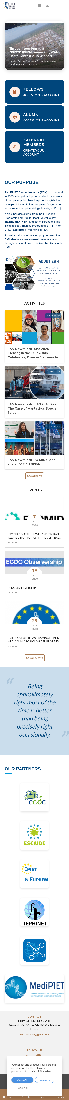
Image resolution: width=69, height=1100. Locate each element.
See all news (34, 475)
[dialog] (34, 1076)
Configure (44, 1079)
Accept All (22, 1079)
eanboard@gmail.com (36, 1034)
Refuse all (22, 1087)
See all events (34, 657)
